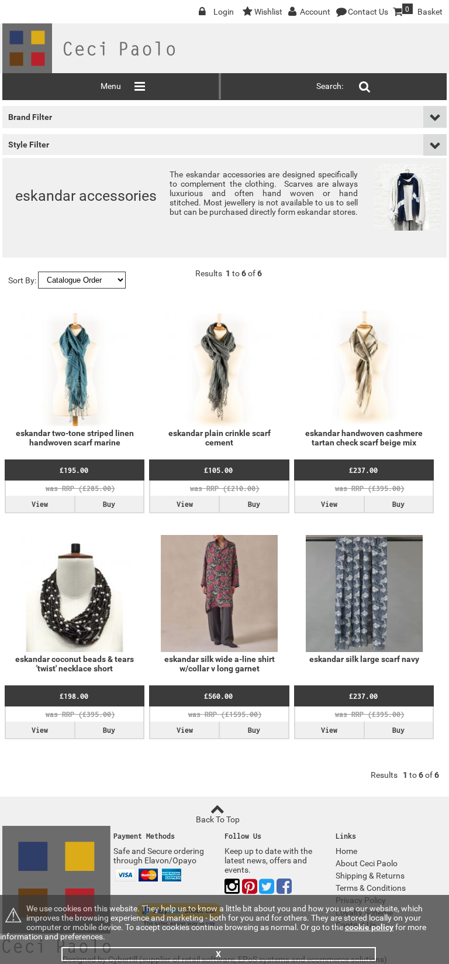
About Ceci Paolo (367, 863)
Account (315, 11)
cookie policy (369, 927)
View (40, 504)
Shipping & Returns (370, 875)
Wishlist (268, 11)
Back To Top (218, 819)
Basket (424, 10)
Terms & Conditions (371, 888)
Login (223, 11)
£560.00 (218, 696)
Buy (109, 504)
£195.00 (74, 470)
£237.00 (363, 470)
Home (346, 851)
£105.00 (218, 470)
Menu (111, 86)
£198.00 (74, 696)
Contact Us (368, 11)
